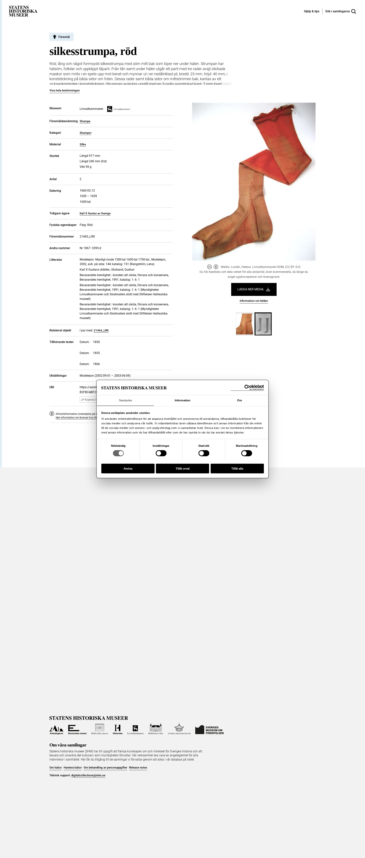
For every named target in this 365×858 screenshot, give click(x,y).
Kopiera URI (92, 399)
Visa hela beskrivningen (64, 90)
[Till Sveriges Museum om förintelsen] (209, 729)
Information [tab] (182, 400)
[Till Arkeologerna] (56, 729)
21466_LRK (101, 330)
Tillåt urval (183, 468)
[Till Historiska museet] (117, 729)
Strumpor (85, 133)
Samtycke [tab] (125, 400)
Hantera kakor (73, 767)
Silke (83, 144)
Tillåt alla (237, 468)
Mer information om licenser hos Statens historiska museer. (90, 417)
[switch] (161, 453)
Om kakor (55, 767)
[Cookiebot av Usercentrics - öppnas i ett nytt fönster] (247, 388)
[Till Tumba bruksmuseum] (179, 729)
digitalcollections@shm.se (88, 775)
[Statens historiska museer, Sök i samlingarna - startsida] (23, 11)
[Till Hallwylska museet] (99, 729)
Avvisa (128, 468)
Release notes (138, 767)
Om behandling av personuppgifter (105, 767)
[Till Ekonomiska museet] (77, 729)
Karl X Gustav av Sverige (95, 213)
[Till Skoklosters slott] (155, 729)
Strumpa (85, 121)
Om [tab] (239, 400)
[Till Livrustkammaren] (135, 729)
